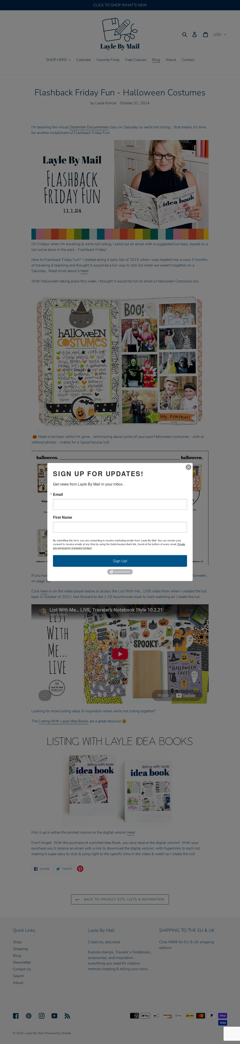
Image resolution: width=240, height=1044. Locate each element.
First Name (62, 517)
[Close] (188, 467)
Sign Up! (120, 561)
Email (58, 494)
